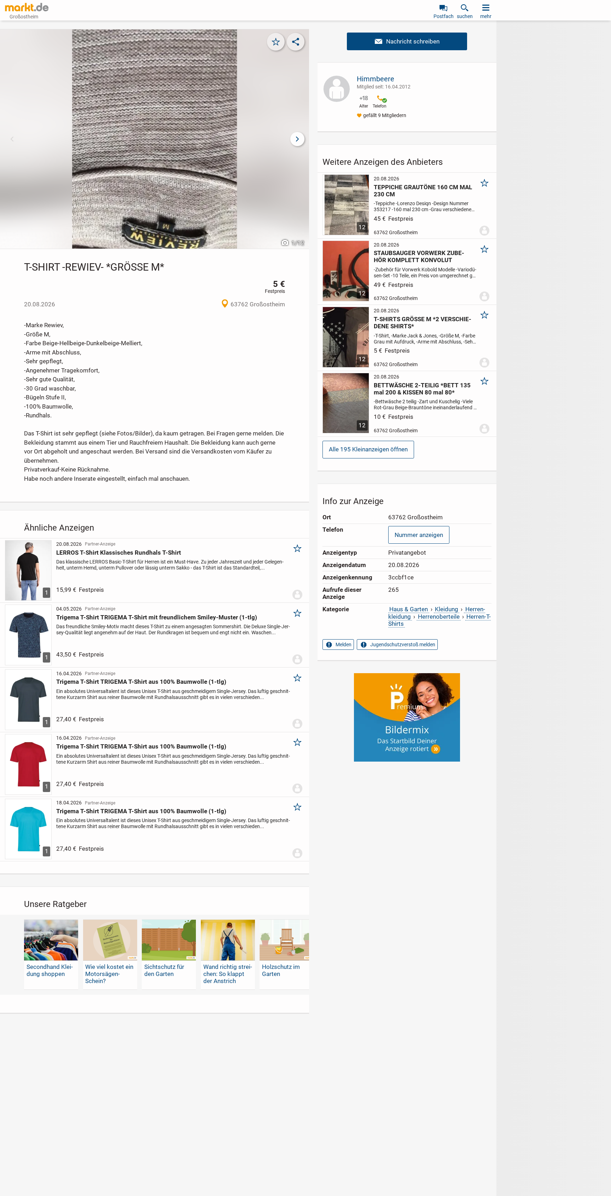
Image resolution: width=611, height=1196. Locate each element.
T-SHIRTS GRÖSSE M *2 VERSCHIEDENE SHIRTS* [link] (422, 323)
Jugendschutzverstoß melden (402, 644)
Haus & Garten (408, 609)
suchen (465, 16)
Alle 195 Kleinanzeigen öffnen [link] (368, 449)
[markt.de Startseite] (26, 7)
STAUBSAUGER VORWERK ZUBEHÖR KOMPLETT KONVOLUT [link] (419, 256)
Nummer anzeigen (419, 534)
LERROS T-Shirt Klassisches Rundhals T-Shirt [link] (118, 552)
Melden (343, 644)
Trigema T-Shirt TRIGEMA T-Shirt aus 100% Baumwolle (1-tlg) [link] (141, 681)
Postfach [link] (443, 16)
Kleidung (446, 609)
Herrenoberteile (439, 616)
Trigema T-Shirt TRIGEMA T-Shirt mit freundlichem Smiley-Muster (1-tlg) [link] (156, 617)
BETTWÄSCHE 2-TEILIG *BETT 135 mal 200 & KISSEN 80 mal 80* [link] (422, 389)
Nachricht (407, 41)
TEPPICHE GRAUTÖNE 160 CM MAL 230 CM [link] (423, 191)
